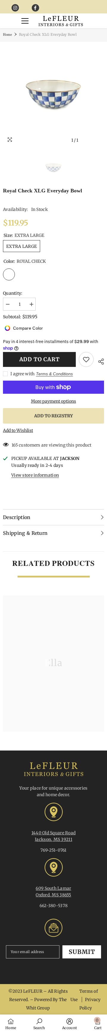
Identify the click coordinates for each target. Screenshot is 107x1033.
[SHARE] (99, 360)
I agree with (22, 373)
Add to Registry (53, 416)
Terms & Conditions (54, 373)
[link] (39, 1024)
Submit (82, 951)
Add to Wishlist (18, 430)
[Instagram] (15, 8)
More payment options (53, 401)
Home (7, 35)
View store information (35, 475)
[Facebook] (35, 8)
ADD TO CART (39, 359)
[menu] (25, 20)
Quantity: (13, 293)
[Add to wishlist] (86, 359)
